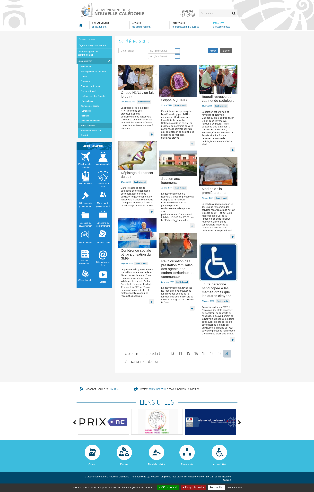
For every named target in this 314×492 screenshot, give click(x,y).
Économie (85, 81)
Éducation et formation (91, 86)
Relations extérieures (91, 120)
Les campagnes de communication (88, 53)
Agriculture (86, 66)
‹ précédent (151, 353)
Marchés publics (156, 464)
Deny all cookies (194, 487)
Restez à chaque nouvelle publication (170, 389)
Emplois (124, 464)
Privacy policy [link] (234, 487)
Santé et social (88, 125)
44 (180, 353)
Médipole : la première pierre (214, 191)
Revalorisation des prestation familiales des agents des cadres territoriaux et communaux (177, 268)
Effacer (226, 50)
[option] (103, 422)
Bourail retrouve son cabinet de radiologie (218, 98)
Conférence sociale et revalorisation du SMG (136, 254)
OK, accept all (168, 487)
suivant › (137, 361)
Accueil (83, 26)
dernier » (154, 361)
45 (188, 353)
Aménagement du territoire (93, 71)
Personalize (216, 487)
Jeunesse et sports (90, 105)
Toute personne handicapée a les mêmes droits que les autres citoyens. (217, 290)
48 (211, 353)
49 (219, 353)
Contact (92, 464)
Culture (84, 76)
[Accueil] (112, 9)
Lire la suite (151, 133)
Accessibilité (219, 464)
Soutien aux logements (170, 180)
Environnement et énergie (93, 96)
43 (172, 353)
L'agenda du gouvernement (92, 45)
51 (125, 361)
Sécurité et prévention (91, 130)
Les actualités (85, 61)
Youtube (187, 14)
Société (84, 135)
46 (196, 353)
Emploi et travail (88, 91)
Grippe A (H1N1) (174, 100)
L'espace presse (86, 39)
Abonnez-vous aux (102, 389)
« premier (132, 353)
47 (204, 353)
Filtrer (213, 50)
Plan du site (187, 464)
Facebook (182, 14)
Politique (85, 115)
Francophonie (87, 100)
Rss (193, 14)
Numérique (86, 110)
